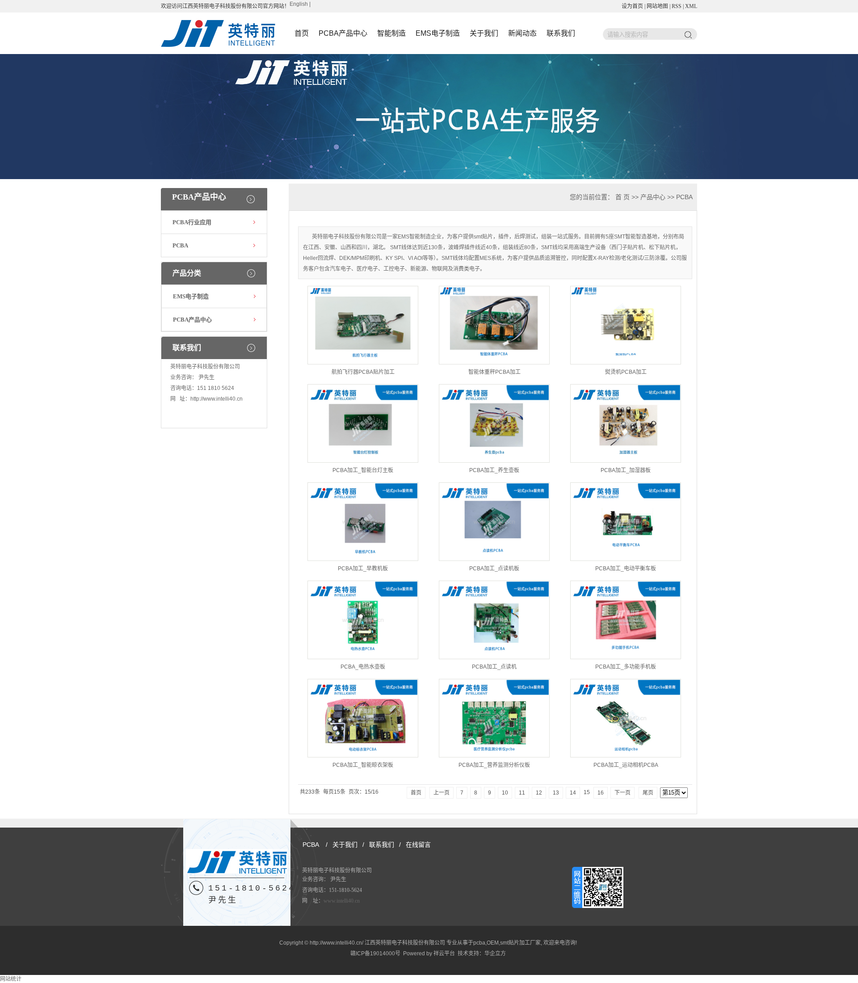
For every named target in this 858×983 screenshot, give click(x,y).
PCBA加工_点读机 (494, 667)
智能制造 (391, 33)
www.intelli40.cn (342, 901)
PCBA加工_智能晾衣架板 (362, 765)
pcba (479, 943)
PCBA (180, 245)
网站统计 (10, 979)
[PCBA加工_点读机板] (494, 521)
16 (600, 793)
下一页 (622, 793)
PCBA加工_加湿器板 (626, 470)
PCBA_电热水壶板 (363, 667)
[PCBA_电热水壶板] (362, 620)
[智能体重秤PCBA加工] (494, 325)
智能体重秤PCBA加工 (494, 372)
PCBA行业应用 (191, 222)
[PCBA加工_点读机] (494, 620)
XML (691, 6)
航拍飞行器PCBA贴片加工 (363, 372)
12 (539, 793)
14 (573, 793)
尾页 (648, 793)
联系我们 (561, 33)
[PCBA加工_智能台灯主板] (362, 423)
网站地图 (657, 6)
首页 (301, 33)
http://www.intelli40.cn (216, 399)
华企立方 (495, 953)
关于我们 (484, 33)
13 (556, 793)
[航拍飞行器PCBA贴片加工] (362, 325)
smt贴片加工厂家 (520, 943)
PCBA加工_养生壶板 (494, 470)
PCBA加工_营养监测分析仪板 (494, 765)
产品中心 (652, 197)
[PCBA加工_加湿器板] (625, 423)
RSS (676, 6)
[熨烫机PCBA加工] (625, 325)
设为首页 (632, 6)
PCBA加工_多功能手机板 (625, 667)
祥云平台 (444, 953)
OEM (493, 943)
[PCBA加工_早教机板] (362, 521)
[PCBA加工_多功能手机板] (625, 620)
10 (505, 793)
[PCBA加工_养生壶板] (494, 423)
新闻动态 (522, 33)
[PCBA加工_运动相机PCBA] (625, 718)
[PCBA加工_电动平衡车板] (625, 521)
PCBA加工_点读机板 (494, 568)
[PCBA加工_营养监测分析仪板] (494, 718)
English (299, 4)
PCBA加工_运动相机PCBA (625, 765)
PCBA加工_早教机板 (363, 568)
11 (522, 793)
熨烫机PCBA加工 (626, 372)
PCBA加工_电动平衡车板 (625, 568)
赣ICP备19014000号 (375, 953)
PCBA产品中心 (343, 33)
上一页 (441, 793)
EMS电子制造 (438, 33)
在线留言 (418, 844)
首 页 (622, 197)
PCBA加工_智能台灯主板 (362, 470)
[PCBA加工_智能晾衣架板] (362, 718)
